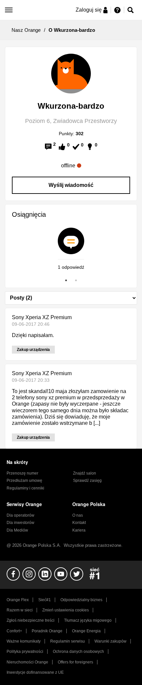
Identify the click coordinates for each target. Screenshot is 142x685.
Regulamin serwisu (67, 641)
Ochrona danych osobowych (78, 651)
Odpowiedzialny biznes (81, 600)
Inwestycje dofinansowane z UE (35, 672)
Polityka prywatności (25, 651)
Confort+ (14, 631)
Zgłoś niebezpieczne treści (30, 620)
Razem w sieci (20, 610)
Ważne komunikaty (24, 641)
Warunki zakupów (110, 641)
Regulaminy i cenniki (25, 488)
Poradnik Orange (47, 631)
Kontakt (79, 522)
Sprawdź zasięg (87, 480)
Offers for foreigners (75, 662)
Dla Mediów (17, 530)
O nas (77, 515)
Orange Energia (86, 631)
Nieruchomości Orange (27, 662)
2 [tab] (76, 280)
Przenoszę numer (22, 473)
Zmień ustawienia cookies (65, 610)
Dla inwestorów (20, 522)
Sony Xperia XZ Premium (42, 317)
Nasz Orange (26, 30)
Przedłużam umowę (24, 480)
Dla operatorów (20, 515)
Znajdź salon (84, 473)
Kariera (79, 530)
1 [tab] (66, 280)
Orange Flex (18, 600)
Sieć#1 (44, 600)
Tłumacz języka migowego (88, 620)
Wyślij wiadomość (71, 185)
